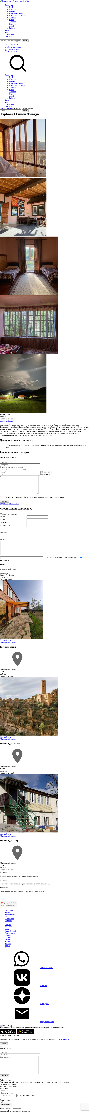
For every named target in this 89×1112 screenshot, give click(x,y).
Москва (8, 925)
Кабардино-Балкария (17, 15)
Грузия (12, 11)
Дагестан (12, 9)
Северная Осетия (16, 13)
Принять (4, 1043)
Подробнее (64, 1039)
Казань (7, 939)
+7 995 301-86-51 (11, 45)
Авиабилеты (10, 914)
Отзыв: (3, 539)
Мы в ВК (43, 986)
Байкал (12, 28)
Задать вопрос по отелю (9, 504)
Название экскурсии (8, 1084)
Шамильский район (8, 642)
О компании (9, 34)
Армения (12, 18)
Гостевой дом (5, 640)
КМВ (11, 7)
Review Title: (5, 525)
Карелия (12, 24)
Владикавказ (10, 933)
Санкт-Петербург (11, 931)
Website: (3, 523)
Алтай (11, 26)
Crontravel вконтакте (13, 47)
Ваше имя (4, 1088)
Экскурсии (9, 5)
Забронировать (6, 1104)
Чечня (11, 20)
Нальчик (8, 935)
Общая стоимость (7, 1100)
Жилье (7, 30)
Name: (2, 517)
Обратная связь (11, 51)
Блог (6, 32)
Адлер (7, 942)
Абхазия (12, 22)
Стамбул (8, 937)
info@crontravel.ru (47, 1022)
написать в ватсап (12, 49)
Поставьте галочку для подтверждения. (64, 558)
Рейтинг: (3, 532)
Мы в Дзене (44, 1004)
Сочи (7, 929)
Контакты (8, 36)
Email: (2, 520)
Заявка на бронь (6, 421)
